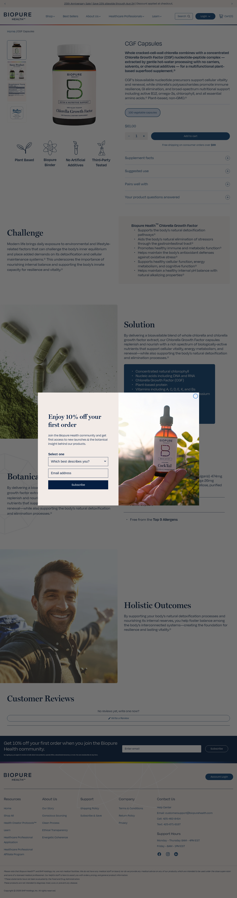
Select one (56, 454)
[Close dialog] (195, 396)
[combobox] (77, 461)
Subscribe (78, 485)
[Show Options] (105, 461)
